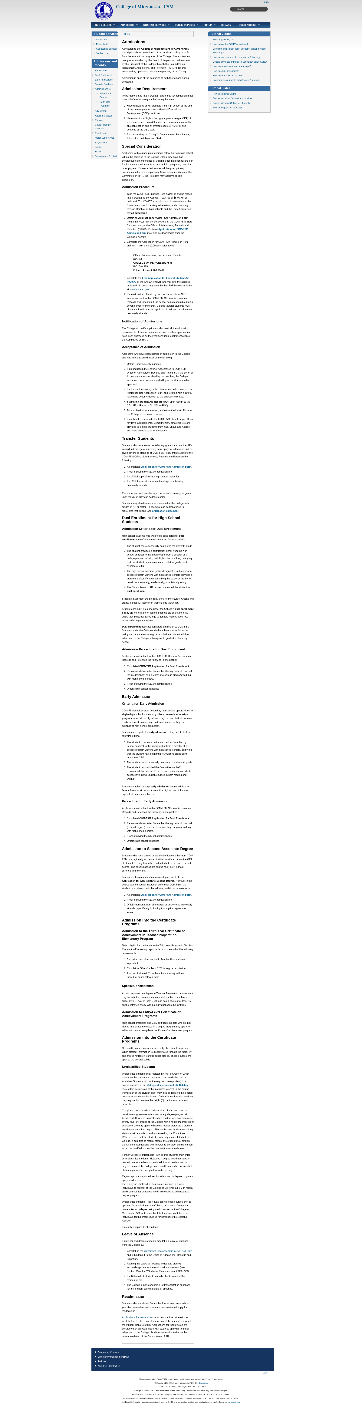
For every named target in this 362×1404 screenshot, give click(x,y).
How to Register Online (224, 94)
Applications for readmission (137, 1317)
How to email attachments (226, 71)
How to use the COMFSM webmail (230, 44)
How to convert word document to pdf (232, 66)
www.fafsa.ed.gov (139, 289)
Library (226, 25)
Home (127, 34)
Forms (98, 147)
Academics (125, 25)
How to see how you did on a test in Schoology (236, 57)
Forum (206, 25)
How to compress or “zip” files (228, 75)
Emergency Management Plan (113, 1357)
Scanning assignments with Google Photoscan (236, 80)
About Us (102, 1366)
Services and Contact (106, 156)
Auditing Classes (103, 115)
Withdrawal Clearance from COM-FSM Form (168, 1251)
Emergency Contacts (108, 1352)
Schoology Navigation (224, 39)
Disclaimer (203, 1383)
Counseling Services (106, 49)
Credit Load (101, 133)
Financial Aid (102, 44)
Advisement (101, 111)
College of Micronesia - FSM (145, 6)
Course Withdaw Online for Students (231, 103)
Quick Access (245, 25)
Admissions (101, 70)
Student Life (102, 53)
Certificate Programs (105, 104)
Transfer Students (104, 84)
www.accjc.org (233, 1402)
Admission (101, 39)
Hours (98, 151)
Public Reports (183, 25)
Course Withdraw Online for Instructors (232, 98)
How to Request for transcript (227, 107)
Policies (102, 1361)
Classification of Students (103, 127)
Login (266, 2)
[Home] (103, 19)
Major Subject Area (104, 138)
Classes (99, 120)
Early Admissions (104, 79)
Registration (101, 142)
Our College (101, 25)
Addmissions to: (103, 89)
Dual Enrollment (103, 75)
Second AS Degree (105, 95)
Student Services (153, 25)
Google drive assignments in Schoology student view (240, 62)
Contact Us (114, 1366)
